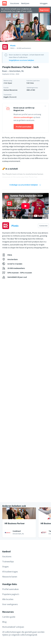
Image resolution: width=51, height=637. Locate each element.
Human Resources (10, 90)
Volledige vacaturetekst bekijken (23, 184)
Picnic (13, 45)
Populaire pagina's (10, 594)
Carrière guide (8, 616)
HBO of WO (31, 90)
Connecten (43, 226)
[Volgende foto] (46, 27)
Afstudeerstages (10, 571)
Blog (4, 621)
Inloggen (44, 3)
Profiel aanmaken (23, 126)
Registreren (44, 10)
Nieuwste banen (9, 576)
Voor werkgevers (10, 604)
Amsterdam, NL (16, 71)
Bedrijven (25, 3)
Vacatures (14, 3)
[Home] (4, 3)
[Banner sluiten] (45, 106)
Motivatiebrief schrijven (13, 626)
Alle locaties (7, 599)
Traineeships (8, 561)
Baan (4, 71)
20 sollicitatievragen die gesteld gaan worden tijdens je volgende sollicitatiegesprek (23, 633)
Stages (5, 566)
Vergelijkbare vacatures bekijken (21, 60)
